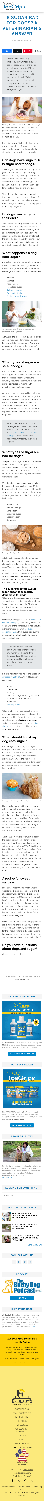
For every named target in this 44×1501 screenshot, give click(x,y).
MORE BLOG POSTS (34, 1245)
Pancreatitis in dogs (15, 293)
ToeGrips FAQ (22, 1409)
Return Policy (24, 1487)
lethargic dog (14, 705)
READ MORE (7, 1178)
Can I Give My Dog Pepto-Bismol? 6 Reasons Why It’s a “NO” (26, 1238)
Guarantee (22, 1432)
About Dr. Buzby (22, 1136)
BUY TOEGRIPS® (22, 1125)
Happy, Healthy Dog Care (26, 977)
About (22, 1439)
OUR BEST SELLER (22, 1064)
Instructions (22, 1417)
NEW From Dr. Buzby (22, 996)
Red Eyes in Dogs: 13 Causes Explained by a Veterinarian (24, 1215)
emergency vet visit (11, 677)
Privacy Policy (8, 1487)
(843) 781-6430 (24, 1476)
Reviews (22, 1436)
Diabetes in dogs (14, 290)
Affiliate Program (22, 1447)
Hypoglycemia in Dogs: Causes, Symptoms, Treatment (25, 1227)
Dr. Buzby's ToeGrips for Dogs (14, 6)
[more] (34, 1327)
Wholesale (22, 1425)
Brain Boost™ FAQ (22, 1413)
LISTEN (22, 1298)
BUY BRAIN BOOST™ (22, 1054)
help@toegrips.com (22, 1473)
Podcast (22, 1274)
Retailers (22, 1421)
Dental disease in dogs (17, 296)
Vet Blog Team (22, 1429)
